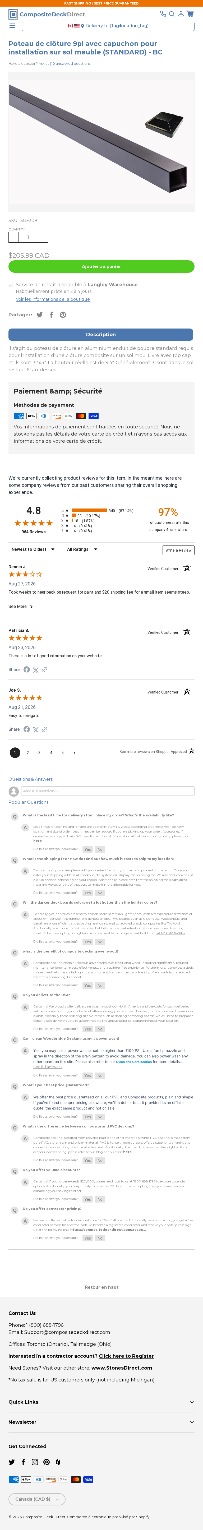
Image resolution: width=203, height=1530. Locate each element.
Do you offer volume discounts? (51, 1170)
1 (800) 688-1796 (44, 1325)
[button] (190, 13)
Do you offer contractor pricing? (52, 1209)
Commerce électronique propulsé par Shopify (108, 1517)
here (37, 841)
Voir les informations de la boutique (53, 299)
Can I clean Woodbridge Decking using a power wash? (71, 1039)
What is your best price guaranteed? (56, 1085)
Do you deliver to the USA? (46, 995)
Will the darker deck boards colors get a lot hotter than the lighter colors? (90, 902)
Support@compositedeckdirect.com (67, 1332)
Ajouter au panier (101, 266)
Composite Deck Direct (44, 1517)
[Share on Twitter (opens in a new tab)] (36, 670)
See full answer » (170, 933)
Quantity (16, 229)
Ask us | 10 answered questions (64, 63)
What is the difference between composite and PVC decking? (78, 1126)
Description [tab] (101, 335)
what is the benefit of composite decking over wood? (71, 951)
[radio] (100, 510)
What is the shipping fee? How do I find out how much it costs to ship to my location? (98, 859)
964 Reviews (40, 531)
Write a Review (178, 550)
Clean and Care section (134, 1062)
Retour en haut (101, 1287)
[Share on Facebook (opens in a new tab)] (27, 670)
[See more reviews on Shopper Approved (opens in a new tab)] (44, 670)
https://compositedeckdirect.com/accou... (108, 1230)
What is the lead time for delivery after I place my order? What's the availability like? (98, 815)
